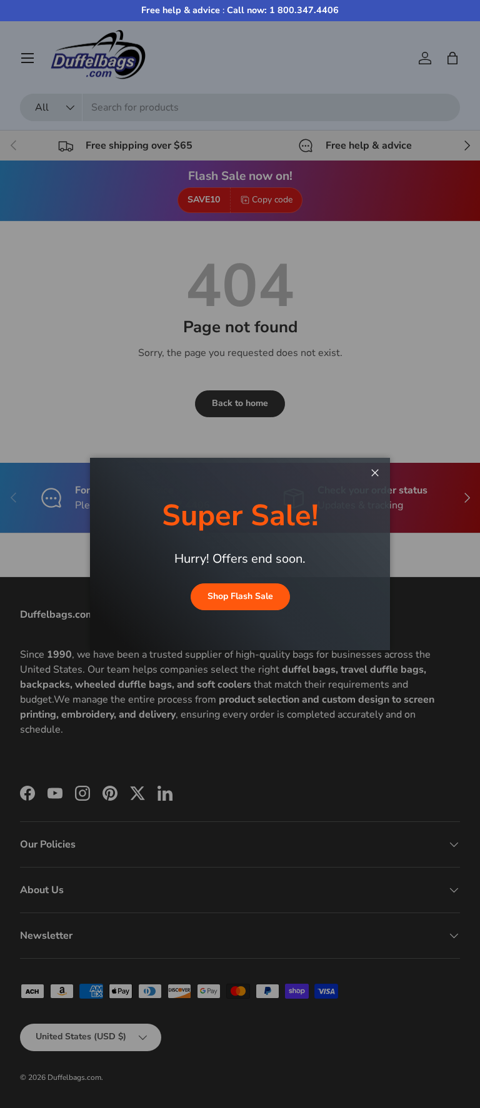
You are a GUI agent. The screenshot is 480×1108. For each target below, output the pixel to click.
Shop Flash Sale (240, 596)
